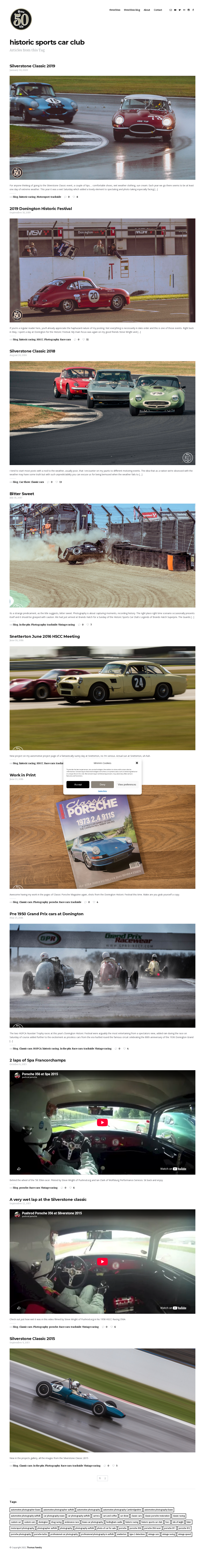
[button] (137, 763)
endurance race (72, 1522)
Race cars (65, 339)
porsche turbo (40, 1534)
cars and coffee (110, 1515)
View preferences (127, 784)
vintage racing (168, 1534)
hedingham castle (114, 1522)
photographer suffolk (47, 1528)
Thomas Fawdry (34, 1547)
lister (189, 1522)
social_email (170, 10)
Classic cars (37, 482)
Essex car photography (92, 1522)
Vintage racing (66, 624)
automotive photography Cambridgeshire (122, 1509)
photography (66, 1528)
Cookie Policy (102, 791)
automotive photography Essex (158, 1509)
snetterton (121, 1534)
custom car (16, 1522)
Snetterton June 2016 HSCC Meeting (45, 636)
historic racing (27, 196)
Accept (78, 784)
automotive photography (88, 1509)
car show (124, 1515)
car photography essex (54, 1515)
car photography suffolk (79, 1515)
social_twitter (179, 10)
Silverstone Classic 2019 (32, 66)
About (147, 9)
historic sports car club (151, 1522)
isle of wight (178, 1522)
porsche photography (21, 1534)
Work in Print (23, 775)
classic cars (136, 1515)
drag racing (56, 1522)
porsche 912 (184, 1528)
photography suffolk (84, 1528)
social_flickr (184, 10)
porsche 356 (135, 1528)
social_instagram (188, 10)
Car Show (24, 482)
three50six (115, 9)
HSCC (40, 339)
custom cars (29, 1522)
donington (43, 1522)
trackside (56, 196)
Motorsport (43, 196)
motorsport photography (22, 1528)
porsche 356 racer (152, 1528)
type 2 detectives (137, 1534)
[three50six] (21, 19)
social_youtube (175, 10)
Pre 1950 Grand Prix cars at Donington (46, 914)
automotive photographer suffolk (58, 1509)
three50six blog (132, 9)
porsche (53, 902)
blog (15, 196)
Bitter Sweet (22, 493)
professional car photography (64, 1534)
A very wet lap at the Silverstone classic (48, 1199)
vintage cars (153, 1534)
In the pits (24, 624)
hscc (167, 1522)
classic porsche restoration (157, 1515)
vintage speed (184, 1534)
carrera (96, 1515)
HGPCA (37, 1048)
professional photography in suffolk (97, 1534)
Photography (51, 339)
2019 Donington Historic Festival (41, 208)
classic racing (179, 1515)
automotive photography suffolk (25, 1515)
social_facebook (193, 10)
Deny (102, 784)
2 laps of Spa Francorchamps (38, 1060)
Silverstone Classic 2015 (32, 1338)
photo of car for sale (106, 1528)
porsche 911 (170, 1528)
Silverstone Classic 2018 (32, 351)
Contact (158, 9)
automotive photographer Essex (25, 1509)
